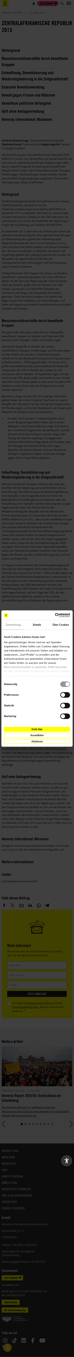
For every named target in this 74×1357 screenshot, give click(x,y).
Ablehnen (37, 741)
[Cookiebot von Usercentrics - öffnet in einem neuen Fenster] (55, 615)
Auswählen (37, 735)
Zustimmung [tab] (13, 624)
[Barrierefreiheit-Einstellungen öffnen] (66, 1160)
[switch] (65, 695)
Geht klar (37, 729)
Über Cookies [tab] (60, 624)
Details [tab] (37, 624)
